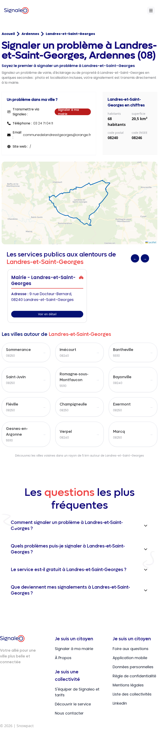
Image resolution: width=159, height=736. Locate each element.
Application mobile (130, 657)
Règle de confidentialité (134, 676)
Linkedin (120, 703)
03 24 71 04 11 (43, 123)
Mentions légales (128, 685)
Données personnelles (133, 666)
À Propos (63, 657)
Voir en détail (47, 314)
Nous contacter (69, 713)
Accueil (8, 33)
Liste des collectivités (132, 694)
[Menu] (151, 10)
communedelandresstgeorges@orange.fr (57, 134)
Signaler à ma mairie (68, 112)
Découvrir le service (73, 704)
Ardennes (30, 33)
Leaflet (152, 242)
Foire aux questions (130, 648)
